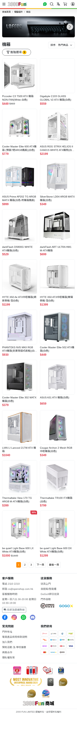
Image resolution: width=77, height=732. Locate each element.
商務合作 (7, 652)
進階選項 (17, 52)
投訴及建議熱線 (15, 609)
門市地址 (7, 631)
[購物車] (65, 4)
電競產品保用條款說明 (14, 636)
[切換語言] (58, 4)
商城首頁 (6, 12)
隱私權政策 (8, 657)
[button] (70, 27)
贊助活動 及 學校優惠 (14, 647)
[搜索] (52, 4)
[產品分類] (4, 4)
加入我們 (7, 642)
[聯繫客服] (45, 4)
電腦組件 (18, 12)
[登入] (73, 4)
